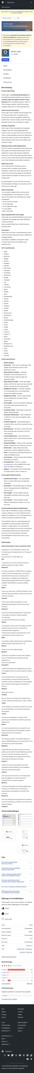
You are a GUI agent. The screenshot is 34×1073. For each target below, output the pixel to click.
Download (5, 59)
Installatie (6, 74)
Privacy (4, 1017)
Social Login (8, 919)
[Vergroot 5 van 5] (30, 846)
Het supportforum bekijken (9, 999)
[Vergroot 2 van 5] (14, 831)
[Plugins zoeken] (18, 18)
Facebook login (20, 949)
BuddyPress (6, 1044)
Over (3, 1009)
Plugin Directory (6, 7)
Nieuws (4, 1012)
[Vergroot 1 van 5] (14, 816)
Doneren (21, 1028)
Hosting (4, 1014)
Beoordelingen (7, 70)
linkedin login (29, 949)
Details (5, 66)
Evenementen (22, 1025)
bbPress (5, 1041)
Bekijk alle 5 (29, 945)
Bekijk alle (29, 983)
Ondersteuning (7, 82)
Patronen (20, 1017)
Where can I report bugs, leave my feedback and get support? (11, 891)
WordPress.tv (6, 1031)
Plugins (20, 1014)
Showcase (21, 1009)
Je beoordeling (6, 983)
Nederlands (8, 1051)
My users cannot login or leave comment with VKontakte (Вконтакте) (13, 880)
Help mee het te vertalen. (22, 12)
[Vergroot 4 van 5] (30, 831)
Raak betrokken (22, 1022)
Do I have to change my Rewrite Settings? (14, 886)
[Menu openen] (31, 2)
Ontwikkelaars (6, 1028)
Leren (3, 1022)
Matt (4, 1039)
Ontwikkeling (7, 78)
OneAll (21, 510)
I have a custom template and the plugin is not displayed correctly (11, 874)
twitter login (29, 952)
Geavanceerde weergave (9, 957)
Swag (20, 1031)
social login (22, 952)
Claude (16, 54)
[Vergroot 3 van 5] (30, 816)
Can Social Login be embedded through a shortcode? (11, 868)
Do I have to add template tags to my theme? (9, 862)
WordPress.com (7, 1036)
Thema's (20, 1012)
